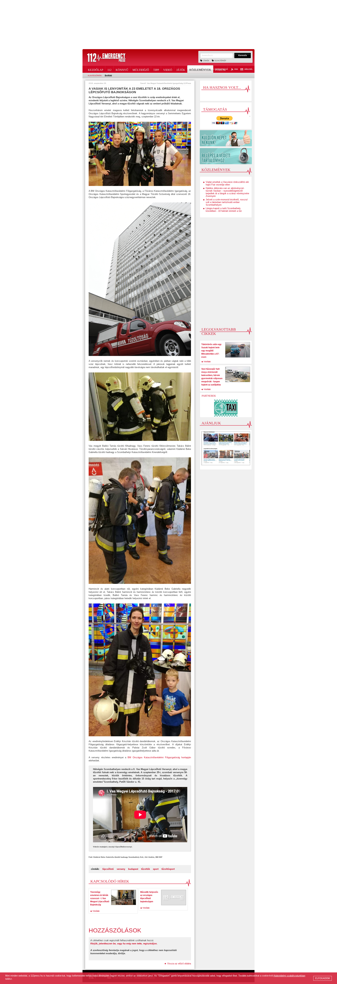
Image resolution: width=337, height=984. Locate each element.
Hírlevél (249, 69)
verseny (121, 869)
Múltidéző (141, 69)
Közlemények (200, 69)
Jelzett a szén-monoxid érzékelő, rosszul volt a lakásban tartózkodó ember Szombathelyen (226, 202)
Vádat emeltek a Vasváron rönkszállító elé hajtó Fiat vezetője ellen (227, 183)
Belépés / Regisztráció (217, 69)
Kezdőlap (95, 69)
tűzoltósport (168, 869)
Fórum (220, 69)
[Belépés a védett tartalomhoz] (226, 156)
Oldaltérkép (220, 61)
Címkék (206, 61)
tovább (96, 911)
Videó (167, 69)
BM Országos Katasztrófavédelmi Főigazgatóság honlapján (159, 757)
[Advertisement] (168, 24)
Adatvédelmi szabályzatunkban (289, 975)
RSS (236, 69)
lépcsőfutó (108, 869)
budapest (133, 869)
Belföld (108, 75)
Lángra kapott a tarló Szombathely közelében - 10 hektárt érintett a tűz (224, 209)
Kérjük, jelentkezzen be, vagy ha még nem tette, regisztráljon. (123, 943)
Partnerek (209, 396)
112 (109, 69)
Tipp (156, 69)
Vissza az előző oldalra (179, 963)
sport (155, 869)
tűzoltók (145, 869)
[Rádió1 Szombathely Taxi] (226, 408)
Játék (180, 69)
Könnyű (122, 69)
